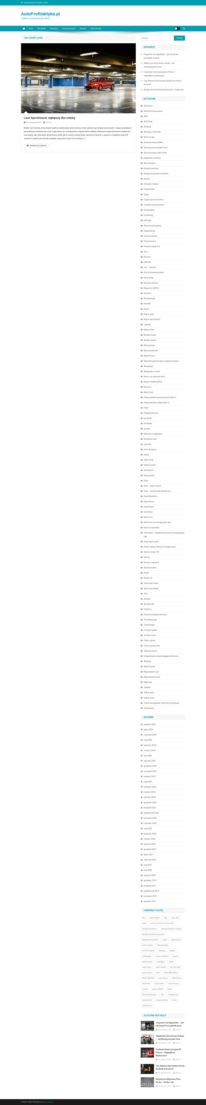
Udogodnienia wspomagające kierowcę (161, 656)
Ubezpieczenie (150, 651)
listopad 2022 (150, 808)
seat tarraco (173, 983)
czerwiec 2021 (150, 860)
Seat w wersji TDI (151, 552)
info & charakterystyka (154, 272)
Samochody (96, 28)
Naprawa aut (149, 356)
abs (143, 918)
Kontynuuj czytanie (38, 145)
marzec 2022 (150, 839)
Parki (146, 408)
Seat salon (159, 983)
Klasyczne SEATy (151, 288)
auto (144, 923)
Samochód (148, 470)
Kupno (146, 309)
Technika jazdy (150, 620)
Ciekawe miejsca (151, 184)
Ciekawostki (149, 189)
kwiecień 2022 (150, 834)
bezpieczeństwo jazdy (171, 929)
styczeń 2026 (150, 761)
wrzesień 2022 (150, 818)
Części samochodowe (153, 199)
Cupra (146, 194)
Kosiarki (147, 303)
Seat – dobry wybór (152, 486)
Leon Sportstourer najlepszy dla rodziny (49, 118)
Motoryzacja (149, 345)
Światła (147, 599)
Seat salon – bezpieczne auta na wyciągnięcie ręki (164, 535)
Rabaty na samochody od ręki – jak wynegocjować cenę (159, 65)
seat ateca (163, 978)
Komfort (147, 293)
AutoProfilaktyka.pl (40, 14)
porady (147, 428)
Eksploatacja (149, 231)
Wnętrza (147, 661)
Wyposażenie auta (152, 677)
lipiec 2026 (148, 729)
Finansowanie (150, 241)
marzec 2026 (150, 750)
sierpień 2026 (150, 724)
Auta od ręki (149, 137)
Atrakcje (147, 127)
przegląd (161, 962)
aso (165, 918)
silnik (169, 989)
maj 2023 (148, 782)
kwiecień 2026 (150, 745)
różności (147, 444)
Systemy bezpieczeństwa (155, 614)
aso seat (175, 918)
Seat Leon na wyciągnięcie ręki (157, 522)
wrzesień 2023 (150, 771)
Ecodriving (148, 215)
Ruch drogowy (150, 449)
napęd (172, 950)
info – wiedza (150, 267)
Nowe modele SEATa (153, 382)
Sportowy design (151, 588)
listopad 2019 (150, 886)
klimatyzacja (162, 945)
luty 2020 (148, 870)
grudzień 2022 (150, 802)
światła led (147, 1005)
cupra (164, 940)
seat (158, 972)
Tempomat (173, 994)
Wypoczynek (149, 666)
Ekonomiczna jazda (152, 226)
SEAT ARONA (148, 978)
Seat (31, 28)
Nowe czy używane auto (154, 376)
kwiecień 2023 (150, 787)
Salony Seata (150, 465)
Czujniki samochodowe (154, 205)
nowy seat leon (162, 956)
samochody (175, 967)
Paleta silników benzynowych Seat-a (160, 397)
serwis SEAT (157, 989)
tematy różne (150, 635)
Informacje (148, 278)
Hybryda (147, 262)
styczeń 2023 (150, 797)
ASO (146, 116)
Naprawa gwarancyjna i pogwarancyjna (161, 361)
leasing (162, 950)
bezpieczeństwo (149, 929)
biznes (147, 179)
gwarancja (176, 940)
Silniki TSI (148, 578)
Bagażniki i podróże (152, 158)
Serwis (83, 28)
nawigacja (146, 956)
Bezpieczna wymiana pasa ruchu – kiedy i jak (164, 89)
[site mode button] (177, 28)
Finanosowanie (69, 28)
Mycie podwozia (151, 350)
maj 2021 (148, 865)
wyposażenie (162, 1000)
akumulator (155, 918)
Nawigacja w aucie (152, 371)
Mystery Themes (46, 1102)
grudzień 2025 (150, 766)
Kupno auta (149, 314)
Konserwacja (149, 298)
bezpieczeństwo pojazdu (153, 934)
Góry (146, 252)
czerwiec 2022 (150, 823)
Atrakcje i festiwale (152, 132)
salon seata (161, 967)
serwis (145, 989)
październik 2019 (151, 891)
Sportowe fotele (151, 583)
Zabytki (147, 687)
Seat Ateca (149, 507)
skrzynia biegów (149, 994)
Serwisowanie (150, 567)
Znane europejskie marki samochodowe (161, 703)
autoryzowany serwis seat (162, 923)
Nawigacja (148, 366)
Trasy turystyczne (152, 646)
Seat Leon (148, 517)
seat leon (146, 983)
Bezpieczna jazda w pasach (156, 173)
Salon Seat (148, 460)
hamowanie (147, 945)
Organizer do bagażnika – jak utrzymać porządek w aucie (161, 56)
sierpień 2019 (150, 901)
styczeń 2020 (150, 875)
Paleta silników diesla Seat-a (156, 402)
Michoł (49, 122)
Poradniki (42, 28)
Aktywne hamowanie (153, 111)
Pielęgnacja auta (151, 413)
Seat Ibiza (148, 512)
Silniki (146, 573)
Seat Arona (149, 501)
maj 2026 (148, 740)
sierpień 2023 (150, 776)
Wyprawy (148, 682)
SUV (146, 594)
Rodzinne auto (150, 439)
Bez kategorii (149, 163)
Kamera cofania (151, 283)
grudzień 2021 (150, 849)
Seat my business (151, 527)
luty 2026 (148, 755)
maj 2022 (148, 828)
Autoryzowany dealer (153, 142)
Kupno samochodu (152, 319)
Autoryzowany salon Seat (155, 153)
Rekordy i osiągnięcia (153, 434)
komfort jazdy (148, 950)
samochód (147, 972)
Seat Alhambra (150, 496)
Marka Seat (149, 330)
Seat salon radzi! (151, 541)
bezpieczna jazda (150, 940)
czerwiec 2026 (150, 735)
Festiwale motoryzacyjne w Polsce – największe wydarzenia (160, 74)
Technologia (149, 625)
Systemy (148, 609)
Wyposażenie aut (151, 672)
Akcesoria (148, 106)
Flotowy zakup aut (152, 246)
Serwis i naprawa (151, 562)
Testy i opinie (149, 640)
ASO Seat (148, 121)
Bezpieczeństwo (151, 168)
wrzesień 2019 (150, 896)
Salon (146, 455)
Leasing (147, 324)
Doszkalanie (149, 210)
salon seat (146, 967)
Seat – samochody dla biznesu (157, 491)
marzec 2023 (150, 792)
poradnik (147, 418)
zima (174, 1000)
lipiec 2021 (148, 854)
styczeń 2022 (150, 844)
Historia (147, 257)
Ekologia (147, 220)
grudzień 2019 (150, 880)
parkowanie (147, 962)
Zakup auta (149, 692)
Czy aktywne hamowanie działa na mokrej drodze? (162, 83)
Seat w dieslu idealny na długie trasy (160, 547)
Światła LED (149, 604)
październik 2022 (151, 813)
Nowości (54, 28)
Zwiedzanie (149, 708)
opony (175, 956)
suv (162, 994)
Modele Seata (150, 335)
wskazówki (147, 1000)
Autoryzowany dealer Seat (155, 147)
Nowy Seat (148, 392)
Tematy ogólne (150, 630)
